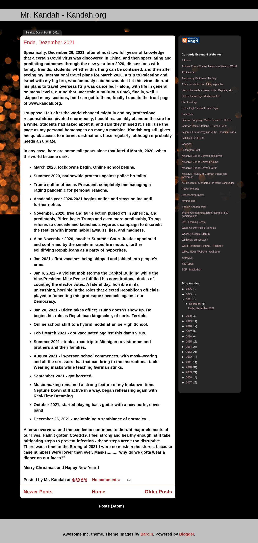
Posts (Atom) (111, 506)
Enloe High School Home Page (200, 108)
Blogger (186, 534)
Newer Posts (38, 491)
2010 (189, 367)
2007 (189, 382)
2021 (189, 299)
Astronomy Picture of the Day (199, 78)
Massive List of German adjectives (202, 155)
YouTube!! (188, 263)
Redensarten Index (193, 194)
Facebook (187, 114)
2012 (189, 356)
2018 (189, 326)
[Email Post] (128, 479)
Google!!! (187, 143)
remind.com (189, 200)
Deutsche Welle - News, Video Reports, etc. (207, 90)
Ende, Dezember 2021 (49, 42)
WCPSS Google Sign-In (196, 233)
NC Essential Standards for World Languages (208, 182)
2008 (189, 377)
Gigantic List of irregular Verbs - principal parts (209, 132)
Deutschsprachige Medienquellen (201, 96)
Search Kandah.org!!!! (194, 206)
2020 (189, 315)
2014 (189, 346)
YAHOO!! (187, 257)
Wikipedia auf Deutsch (195, 239)
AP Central (188, 72)
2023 (189, 294)
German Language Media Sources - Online (206, 120)
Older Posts (158, 491)
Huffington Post (191, 149)
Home (98, 491)
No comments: (106, 479)
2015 (189, 341)
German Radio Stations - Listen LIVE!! (204, 125)
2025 (189, 289)
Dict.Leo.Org (189, 102)
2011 (189, 362)
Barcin (146, 534)
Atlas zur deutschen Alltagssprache (202, 84)
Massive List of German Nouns (200, 161)
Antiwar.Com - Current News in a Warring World (209, 66)
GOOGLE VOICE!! (193, 138)
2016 (189, 336)
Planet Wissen (190, 188)
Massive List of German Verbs (199, 167)
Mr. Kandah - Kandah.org (63, 15)
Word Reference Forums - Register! (202, 245)
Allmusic (187, 60)
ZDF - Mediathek (191, 269)
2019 (189, 321)
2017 (189, 331)
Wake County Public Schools (199, 227)
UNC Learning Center (194, 221)
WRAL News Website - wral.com (201, 251)
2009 (189, 372)
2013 (189, 351)
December (195, 303)
